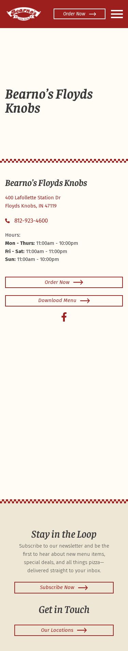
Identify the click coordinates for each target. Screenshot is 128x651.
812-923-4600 (31, 220)
